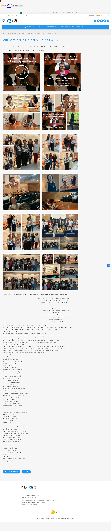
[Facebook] (95, 20)
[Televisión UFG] (108, 20)
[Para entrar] (1, 1)
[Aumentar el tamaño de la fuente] (90, 15)
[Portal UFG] (12, 22)
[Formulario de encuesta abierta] (107, 27)
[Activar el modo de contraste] (94, 15)
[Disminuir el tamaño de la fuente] (92, 15)
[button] (30, 27)
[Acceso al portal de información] (55, 514)
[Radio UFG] (104, 20)
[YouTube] (98, 20)
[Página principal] (3, 22)
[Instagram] (101, 20)
